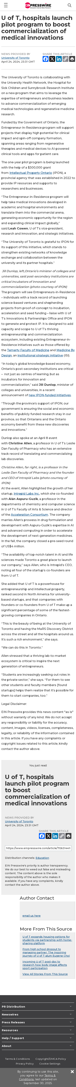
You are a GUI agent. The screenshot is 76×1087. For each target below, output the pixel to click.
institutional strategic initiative (40, 355)
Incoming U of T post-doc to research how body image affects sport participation (45, 965)
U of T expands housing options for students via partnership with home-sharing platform (47, 940)
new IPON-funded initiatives (50, 395)
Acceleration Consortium (29, 514)
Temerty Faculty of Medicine (28, 350)
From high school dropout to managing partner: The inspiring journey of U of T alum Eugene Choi (46, 952)
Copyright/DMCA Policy (50, 1058)
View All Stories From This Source (45, 974)
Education (42, 858)
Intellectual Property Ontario (30, 173)
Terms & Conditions (17, 1058)
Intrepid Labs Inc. (26, 493)
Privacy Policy (25, 1063)
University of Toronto (15, 57)
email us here (32, 915)
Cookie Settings (49, 1063)
